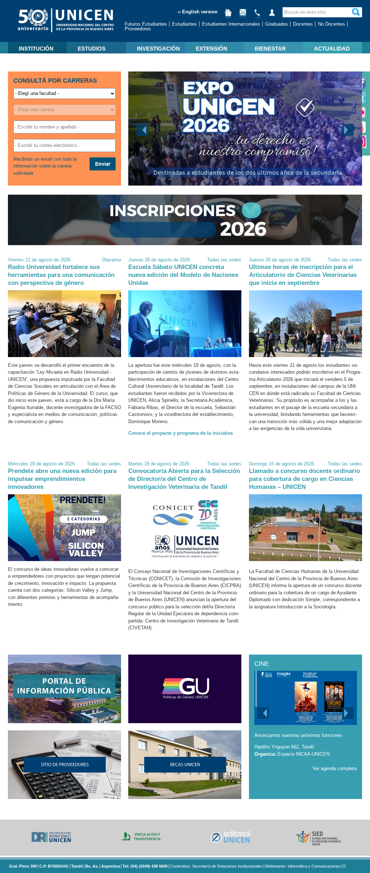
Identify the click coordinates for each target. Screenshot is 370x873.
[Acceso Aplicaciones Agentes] (271, 15)
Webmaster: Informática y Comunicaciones (303, 866)
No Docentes (331, 24)
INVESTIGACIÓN (158, 48)
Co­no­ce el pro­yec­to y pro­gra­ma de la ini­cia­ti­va (180, 433)
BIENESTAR (270, 48)
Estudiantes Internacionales (231, 24)
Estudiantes (184, 24)
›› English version (198, 11)
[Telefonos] (257, 15)
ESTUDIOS (92, 48)
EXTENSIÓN (211, 48)
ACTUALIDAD (332, 48)
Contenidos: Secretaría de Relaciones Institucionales (216, 866)
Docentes (303, 24)
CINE (261, 663)
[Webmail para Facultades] (242, 15)
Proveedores (138, 28)
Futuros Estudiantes (146, 24)
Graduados (276, 24)
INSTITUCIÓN (36, 48)
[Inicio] (228, 15)
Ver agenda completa (335, 768)
